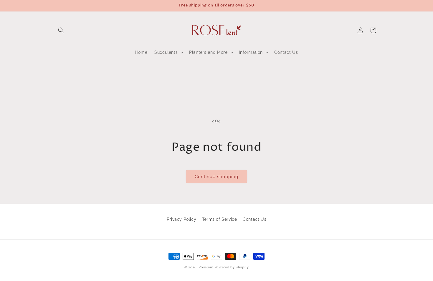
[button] (60, 30)
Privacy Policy (181, 219)
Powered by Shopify (231, 267)
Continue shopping (216, 176)
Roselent (206, 267)
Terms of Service (219, 219)
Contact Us (254, 219)
